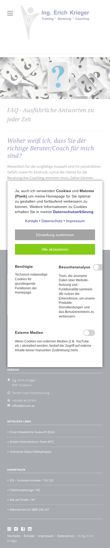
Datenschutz (51, 221)
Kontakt (31, 221)
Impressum (75, 221)
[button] (55, 234)
